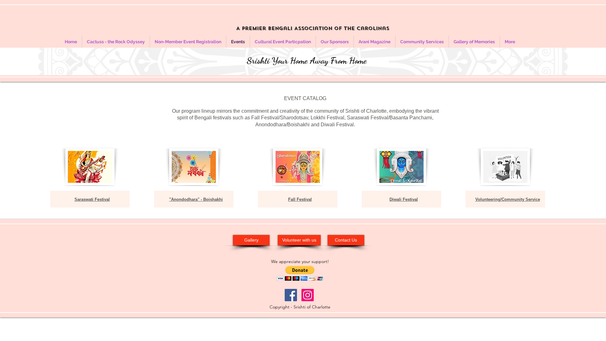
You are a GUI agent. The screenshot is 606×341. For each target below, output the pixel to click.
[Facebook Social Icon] (291, 295)
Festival (304, 199)
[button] (300, 273)
